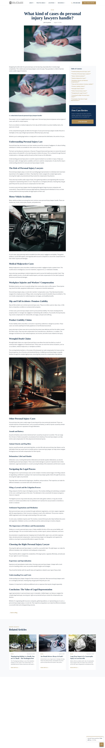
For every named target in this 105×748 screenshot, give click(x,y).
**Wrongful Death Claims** (78, 88)
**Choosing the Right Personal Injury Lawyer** (80, 96)
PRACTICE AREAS (40, 3)
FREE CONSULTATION (89, 2)
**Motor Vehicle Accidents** (78, 76)
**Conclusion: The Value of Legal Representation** (79, 99)
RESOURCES (61, 3)
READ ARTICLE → (15, 667)
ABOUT (31, 3)
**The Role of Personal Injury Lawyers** (81, 73)
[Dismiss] (103, 736)
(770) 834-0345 (76, 3)
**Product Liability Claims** (78, 86)
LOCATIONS (51, 3)
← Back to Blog (13, 612)
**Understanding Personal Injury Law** (81, 71)
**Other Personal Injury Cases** (79, 90)
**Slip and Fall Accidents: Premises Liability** (82, 84)
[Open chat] (102, 745)
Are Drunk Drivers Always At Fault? (52, 656)
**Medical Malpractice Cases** (78, 78)
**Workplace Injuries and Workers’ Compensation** (79, 81)
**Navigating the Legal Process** (79, 93)
